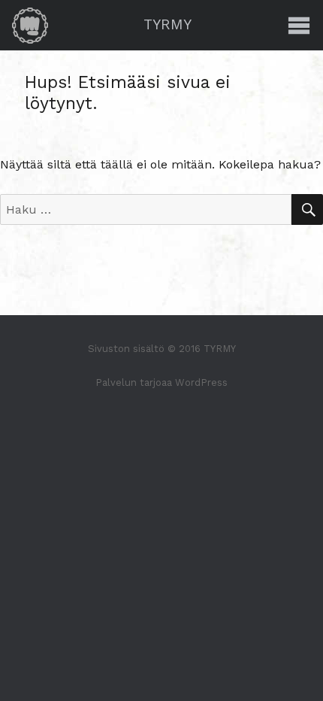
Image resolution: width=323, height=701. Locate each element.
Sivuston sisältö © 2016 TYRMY (162, 348)
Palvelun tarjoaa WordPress (161, 382)
